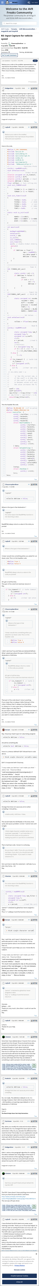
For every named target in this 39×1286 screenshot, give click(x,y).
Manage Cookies (19, 1270)
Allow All (19, 1282)
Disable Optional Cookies (19, 1276)
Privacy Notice (20, 1265)
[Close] (36, 1254)
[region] (19, 1268)
